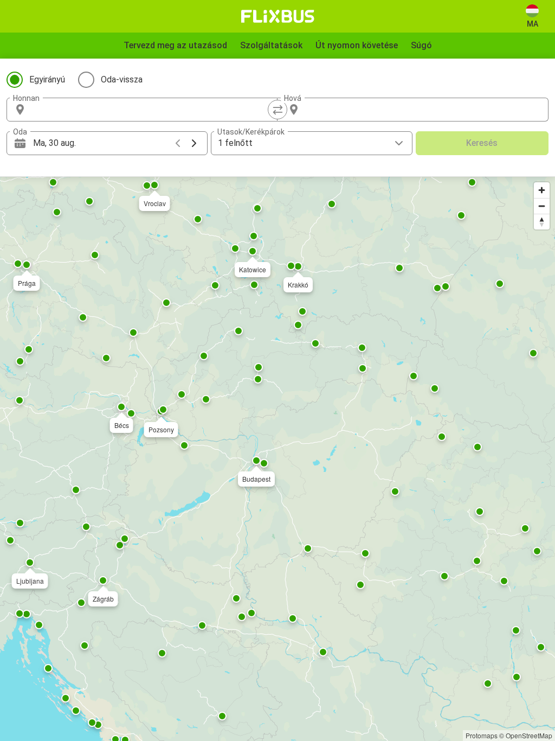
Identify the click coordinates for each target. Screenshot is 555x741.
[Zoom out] (542, 206)
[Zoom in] (542, 190)
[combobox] (151, 109)
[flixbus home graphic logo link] (278, 16)
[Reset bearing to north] (542, 221)
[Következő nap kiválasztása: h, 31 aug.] (194, 143)
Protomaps (482, 735)
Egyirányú (47, 79)
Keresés (482, 143)
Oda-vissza (122, 79)
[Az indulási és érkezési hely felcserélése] (277, 109)
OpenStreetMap (529, 735)
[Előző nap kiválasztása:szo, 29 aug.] (177, 143)
